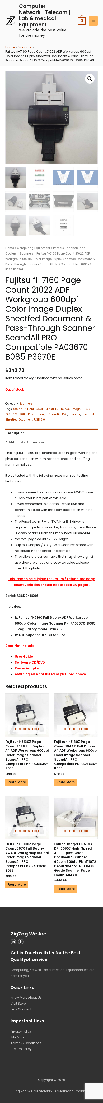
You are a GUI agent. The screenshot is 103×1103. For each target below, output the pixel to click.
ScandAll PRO (58, 414)
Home (9, 248)
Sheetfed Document (19, 420)
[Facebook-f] (21, 941)
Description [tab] (15, 433)
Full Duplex (62, 409)
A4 (26, 409)
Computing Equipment (33, 248)
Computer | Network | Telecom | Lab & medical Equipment (45, 15)
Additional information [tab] (24, 442)
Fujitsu (49, 409)
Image (76, 409)
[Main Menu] (93, 21)
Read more (17, 782)
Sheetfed (88, 414)
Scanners (27, 254)
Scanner (74, 414)
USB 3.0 (39, 420)
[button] (90, 79)
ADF (32, 409)
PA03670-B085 (16, 414)
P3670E (87, 409)
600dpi (18, 409)
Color (39, 409)
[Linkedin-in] (13, 941)
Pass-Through (38, 414)
